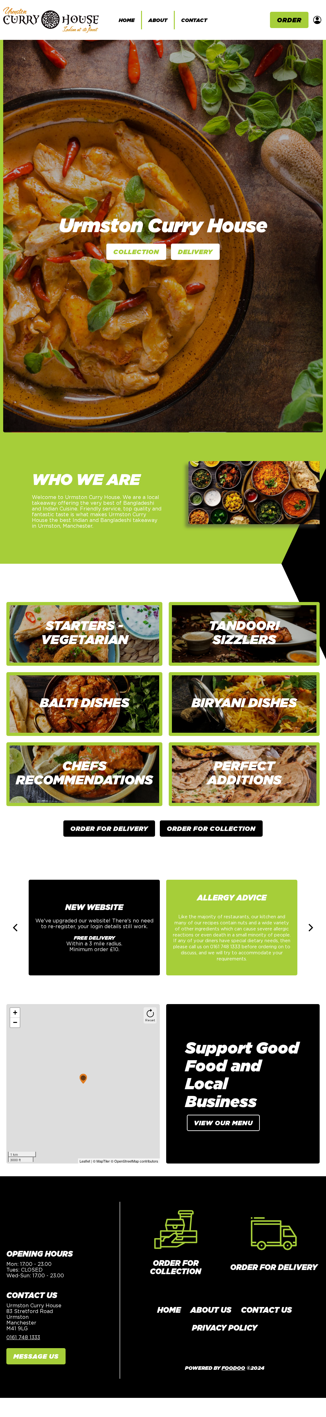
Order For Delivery (109, 828)
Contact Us (266, 1310)
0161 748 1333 (23, 1337)
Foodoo (233, 1368)
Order (289, 20)
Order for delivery (273, 1267)
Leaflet (85, 1161)
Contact (194, 20)
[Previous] (16, 928)
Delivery (195, 251)
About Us (210, 1310)
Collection (136, 251)
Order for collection (175, 1267)
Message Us (36, 1356)
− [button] (15, 1022)
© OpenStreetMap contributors (134, 1161)
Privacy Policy (224, 1328)
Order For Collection (211, 828)
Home (127, 20)
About (157, 20)
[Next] (310, 928)
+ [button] (15, 1013)
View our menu (223, 1123)
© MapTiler (101, 1161)
